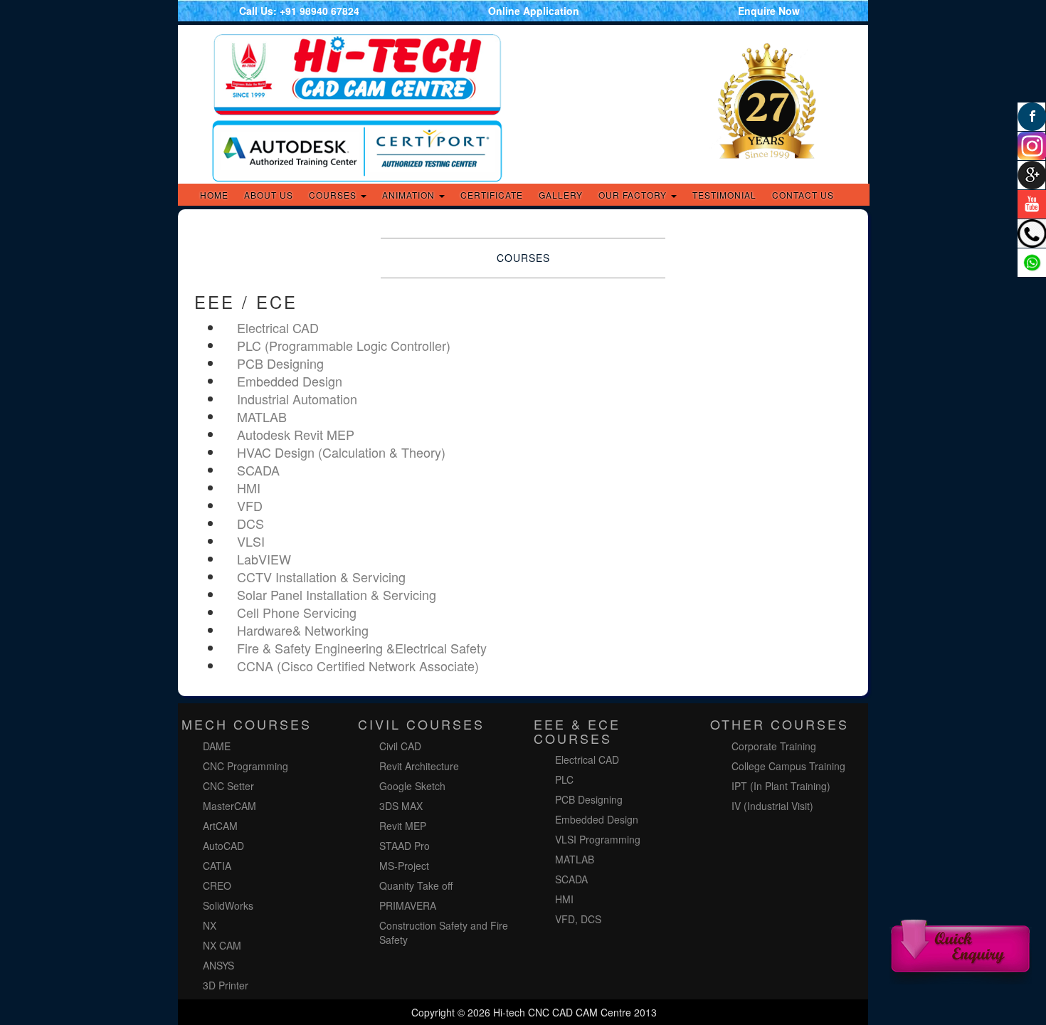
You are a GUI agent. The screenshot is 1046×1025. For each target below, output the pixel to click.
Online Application (533, 11)
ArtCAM (220, 826)
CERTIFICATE (491, 195)
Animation (410, 195)
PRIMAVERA (407, 905)
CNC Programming (245, 766)
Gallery (561, 195)
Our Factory (634, 195)
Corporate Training (773, 746)
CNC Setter (228, 786)
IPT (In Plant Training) (780, 786)
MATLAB (574, 859)
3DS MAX (401, 806)
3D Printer (225, 985)
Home (214, 195)
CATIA (217, 865)
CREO (217, 885)
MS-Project (404, 865)
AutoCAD (223, 846)
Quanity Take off (416, 885)
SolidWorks (228, 905)
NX (209, 925)
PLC (564, 779)
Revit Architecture (419, 766)
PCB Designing (589, 799)
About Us (268, 195)
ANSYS (218, 965)
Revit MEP (402, 826)
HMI (564, 899)
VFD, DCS (578, 919)
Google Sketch (413, 786)
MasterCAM (229, 806)
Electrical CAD (587, 759)
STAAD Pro (404, 846)
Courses (334, 195)
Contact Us (803, 195)
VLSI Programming (597, 839)
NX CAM (222, 945)
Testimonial (724, 195)
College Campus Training (788, 766)
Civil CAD (400, 746)
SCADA (571, 879)
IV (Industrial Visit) (772, 806)
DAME (217, 746)
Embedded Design (596, 819)
